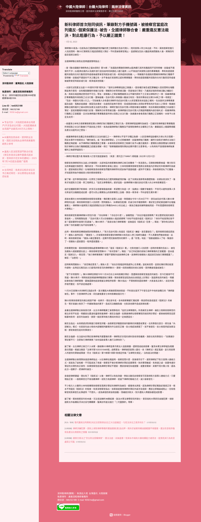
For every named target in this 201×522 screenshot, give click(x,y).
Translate (24, 76)
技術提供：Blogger (121, 515)
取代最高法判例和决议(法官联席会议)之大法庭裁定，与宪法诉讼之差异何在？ (110, 422)
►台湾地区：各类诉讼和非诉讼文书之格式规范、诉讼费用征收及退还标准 (18, 173)
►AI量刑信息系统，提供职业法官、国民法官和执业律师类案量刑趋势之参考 (18, 140)
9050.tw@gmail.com (19, 112)
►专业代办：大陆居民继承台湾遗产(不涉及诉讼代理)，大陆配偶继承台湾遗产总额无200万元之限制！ (19, 125)
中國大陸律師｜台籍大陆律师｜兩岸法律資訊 (98, 6)
